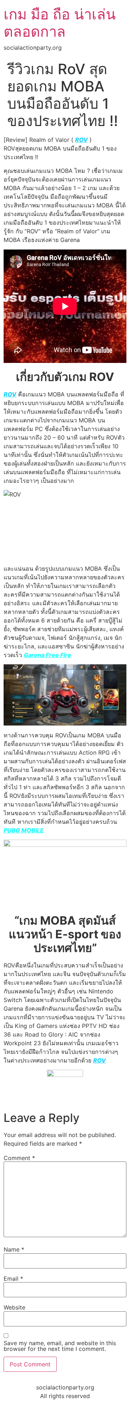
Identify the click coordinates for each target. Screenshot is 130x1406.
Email (13, 1278)
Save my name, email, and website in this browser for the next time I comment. (60, 1346)
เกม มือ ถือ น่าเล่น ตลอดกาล (60, 22)
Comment (19, 1158)
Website (14, 1307)
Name (14, 1249)
